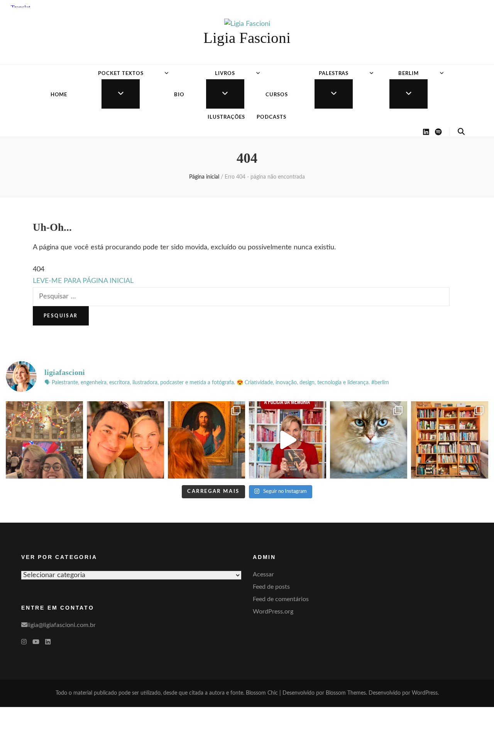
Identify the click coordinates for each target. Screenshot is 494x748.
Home (59, 94)
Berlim (408, 73)
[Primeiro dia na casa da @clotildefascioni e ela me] (449, 440)
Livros (225, 73)
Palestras (334, 73)
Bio (179, 94)
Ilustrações (226, 117)
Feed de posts (271, 587)
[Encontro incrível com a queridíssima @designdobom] (44, 440)
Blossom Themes (346, 693)
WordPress (425, 693)
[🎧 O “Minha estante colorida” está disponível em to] (287, 440)
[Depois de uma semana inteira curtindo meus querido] (206, 440)
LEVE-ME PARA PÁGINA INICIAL (83, 281)
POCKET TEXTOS (121, 73)
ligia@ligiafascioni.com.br (61, 625)
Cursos (277, 94)
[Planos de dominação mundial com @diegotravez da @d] (125, 440)
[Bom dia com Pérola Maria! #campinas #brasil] (368, 440)
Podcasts (271, 117)
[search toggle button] (461, 132)
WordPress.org (273, 611)
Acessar (263, 574)
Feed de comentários (281, 599)
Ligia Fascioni (247, 37)
